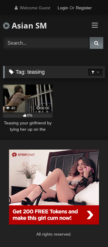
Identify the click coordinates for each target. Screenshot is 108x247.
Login (63, 7)
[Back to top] (89, 229)
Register (84, 7)
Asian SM (28, 25)
